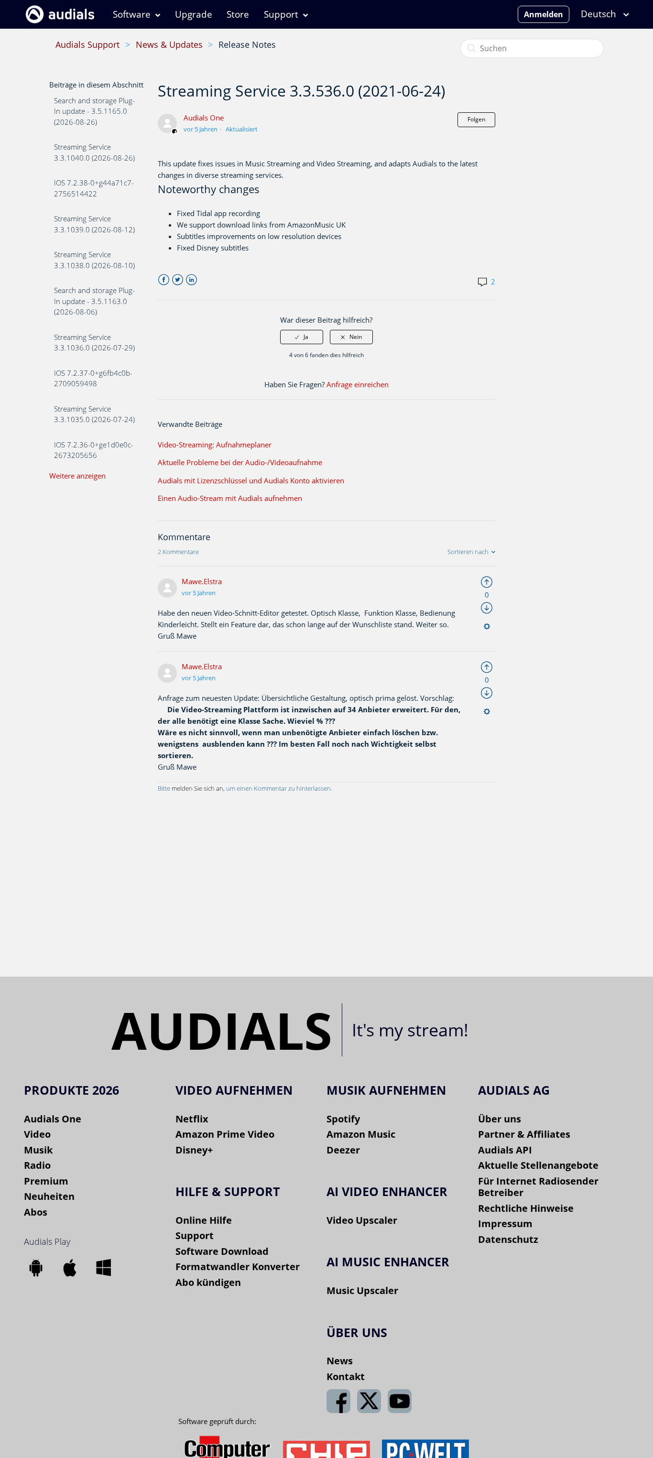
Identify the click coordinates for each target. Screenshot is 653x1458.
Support (281, 14)
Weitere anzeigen (77, 475)
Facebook (164, 280)
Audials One (204, 117)
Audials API (505, 1149)
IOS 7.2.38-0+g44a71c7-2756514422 (94, 188)
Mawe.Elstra (202, 581)
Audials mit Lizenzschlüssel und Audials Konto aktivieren (251, 480)
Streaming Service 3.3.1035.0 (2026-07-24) (94, 414)
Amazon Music (360, 1134)
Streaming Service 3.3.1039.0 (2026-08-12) (94, 224)
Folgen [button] (476, 119)
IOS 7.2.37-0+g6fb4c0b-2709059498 (93, 378)
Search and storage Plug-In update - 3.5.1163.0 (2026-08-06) (94, 300)
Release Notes (247, 44)
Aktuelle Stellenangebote (538, 1165)
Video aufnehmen (234, 1090)
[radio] (301, 337)
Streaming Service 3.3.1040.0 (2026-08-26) (94, 152)
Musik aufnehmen (386, 1090)
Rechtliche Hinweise (526, 1208)
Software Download (222, 1251)
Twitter (178, 280)
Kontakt (345, 1376)
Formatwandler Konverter (237, 1266)
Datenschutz (508, 1239)
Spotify (343, 1118)
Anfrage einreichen (357, 384)
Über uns (499, 1118)
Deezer (343, 1149)
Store (238, 14)
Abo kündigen (208, 1282)
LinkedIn (191, 280)
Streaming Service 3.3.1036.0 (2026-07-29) (94, 342)
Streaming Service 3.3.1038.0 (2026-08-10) (94, 260)
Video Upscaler (361, 1220)
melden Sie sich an (197, 788)
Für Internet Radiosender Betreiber (538, 1187)
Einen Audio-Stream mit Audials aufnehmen (230, 498)
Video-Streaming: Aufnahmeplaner (215, 444)
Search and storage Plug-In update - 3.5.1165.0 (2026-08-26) (94, 111)
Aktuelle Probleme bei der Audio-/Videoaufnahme (240, 462)
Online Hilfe (203, 1220)
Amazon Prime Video (224, 1134)
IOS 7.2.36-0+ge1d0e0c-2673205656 (93, 450)
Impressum (505, 1223)
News (339, 1360)
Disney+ (194, 1149)
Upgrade (193, 14)
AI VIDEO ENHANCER (386, 1191)
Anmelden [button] (543, 14)
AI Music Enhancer (387, 1261)
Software (132, 14)
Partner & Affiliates (524, 1134)
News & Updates (169, 44)
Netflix (191, 1118)
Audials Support (87, 44)
